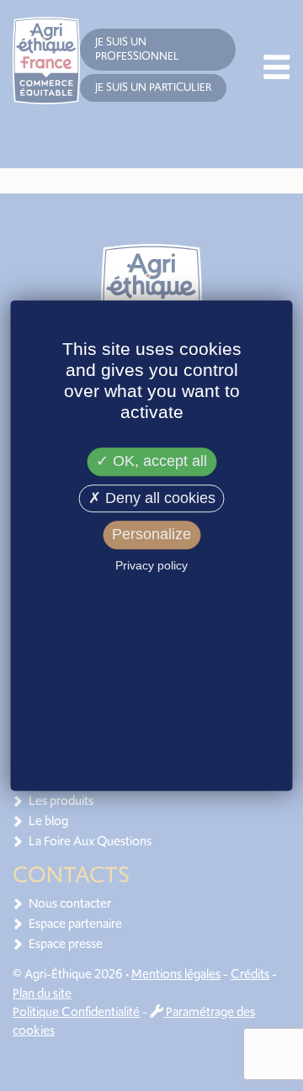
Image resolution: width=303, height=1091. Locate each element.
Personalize (151, 535)
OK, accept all (158, 461)
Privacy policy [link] (151, 565)
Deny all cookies (158, 498)
